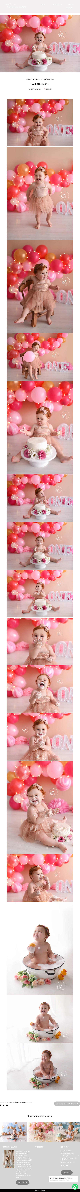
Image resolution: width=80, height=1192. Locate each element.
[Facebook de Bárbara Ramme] (61, 1165)
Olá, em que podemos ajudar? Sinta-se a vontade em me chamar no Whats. (61, 1179)
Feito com (40, 1190)
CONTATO (70, 8)
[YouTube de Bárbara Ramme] (67, 1165)
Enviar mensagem (68, 1153)
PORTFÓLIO (57, 4)
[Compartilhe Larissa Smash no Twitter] (3, 1105)
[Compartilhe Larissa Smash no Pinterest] (7, 1105)
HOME (43, 4)
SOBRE (71, 4)
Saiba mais (22, 1182)
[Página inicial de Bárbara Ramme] (15, 6)
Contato (67, 1172)
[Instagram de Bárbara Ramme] (64, 1165)
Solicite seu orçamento (67, 1103)
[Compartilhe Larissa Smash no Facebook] (0, 1105)
